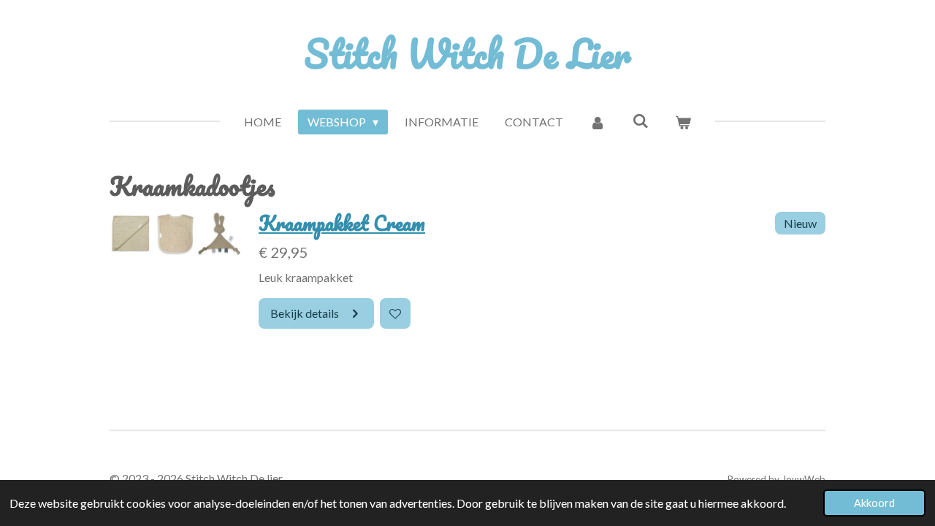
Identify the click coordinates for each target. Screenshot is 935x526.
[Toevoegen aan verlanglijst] (395, 313)
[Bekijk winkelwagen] (683, 122)
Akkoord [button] (874, 503)
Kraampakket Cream (342, 223)
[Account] (597, 122)
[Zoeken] (640, 120)
